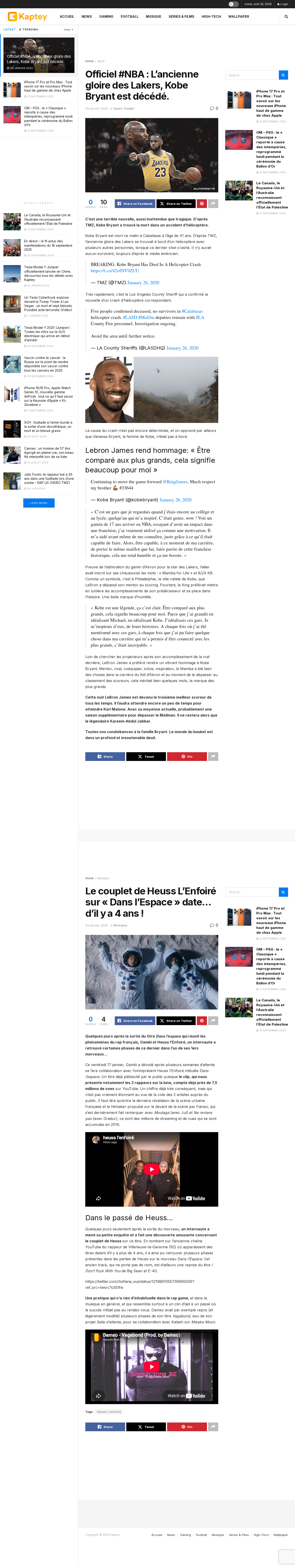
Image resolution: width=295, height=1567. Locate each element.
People (129, 108)
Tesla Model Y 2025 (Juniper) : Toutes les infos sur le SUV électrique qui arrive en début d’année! (47, 334)
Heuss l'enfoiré (109, 1412)
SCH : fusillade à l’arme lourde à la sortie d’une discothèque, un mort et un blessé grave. (48, 426)
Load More (39, 503)
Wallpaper (238, 16)
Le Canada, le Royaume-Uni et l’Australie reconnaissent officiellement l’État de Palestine (48, 219)
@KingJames (175, 481)
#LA (200, 317)
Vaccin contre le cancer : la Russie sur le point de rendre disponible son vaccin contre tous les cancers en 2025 (46, 364)
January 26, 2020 (143, 282)
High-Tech (211, 16)
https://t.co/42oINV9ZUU (115, 270)
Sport (101, 61)
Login (284, 4)
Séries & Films (181, 16)
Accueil (67, 16)
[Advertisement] (39, 169)
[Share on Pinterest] (202, 203)
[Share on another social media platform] (213, 203)
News (87, 16)
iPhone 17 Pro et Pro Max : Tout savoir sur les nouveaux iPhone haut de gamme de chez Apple (48, 86)
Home (89, 61)
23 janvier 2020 (96, 925)
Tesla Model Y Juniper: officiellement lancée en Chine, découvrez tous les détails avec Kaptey (48, 273)
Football (130, 16)
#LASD (130, 317)
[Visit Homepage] (27, 16)
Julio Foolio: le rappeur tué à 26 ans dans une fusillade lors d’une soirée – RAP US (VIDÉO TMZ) (49, 478)
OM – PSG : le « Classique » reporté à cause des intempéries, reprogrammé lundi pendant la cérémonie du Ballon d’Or (48, 116)
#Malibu (146, 317)
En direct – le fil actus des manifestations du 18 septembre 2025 (48, 245)
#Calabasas (192, 311)
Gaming (106, 16)
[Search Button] (286, 16)
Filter (67, 29)
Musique (153, 16)
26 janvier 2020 (96, 108)
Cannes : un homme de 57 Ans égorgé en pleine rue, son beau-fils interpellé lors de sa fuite (49, 452)
